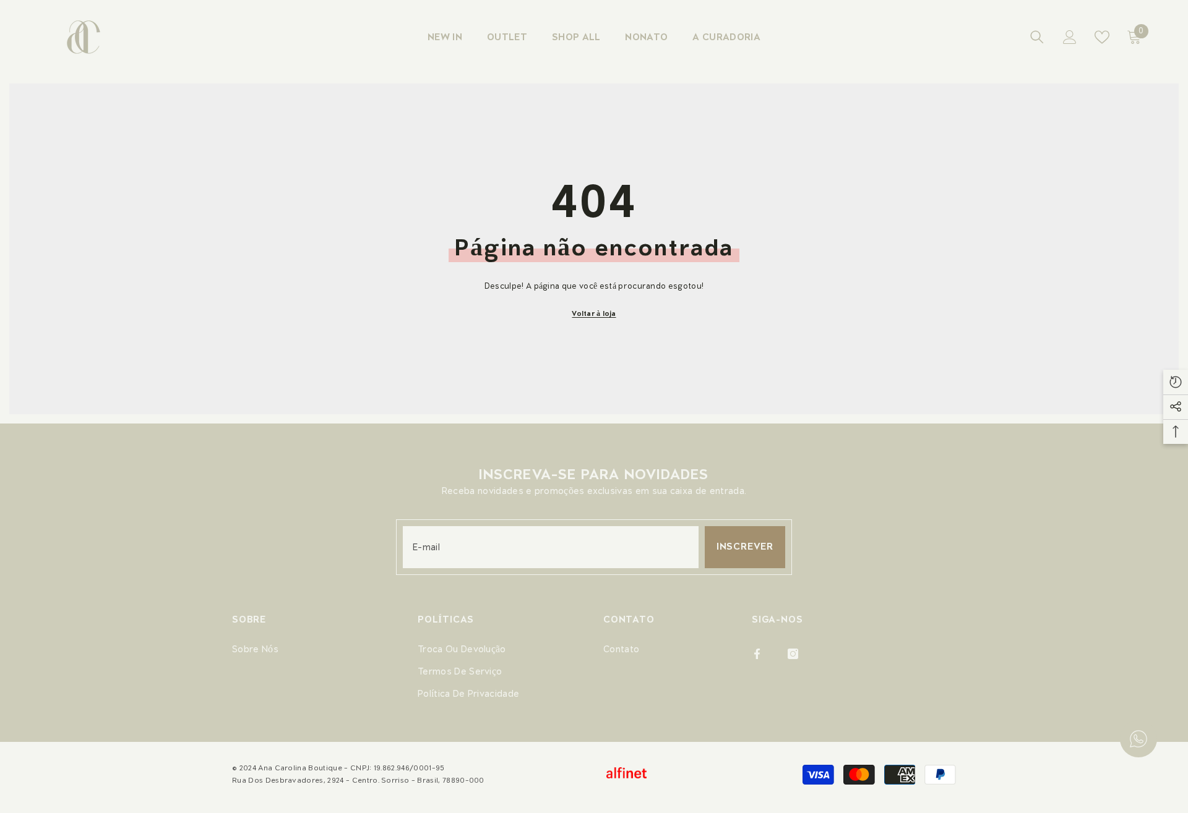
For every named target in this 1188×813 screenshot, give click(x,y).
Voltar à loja (594, 313)
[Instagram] (793, 654)
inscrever (745, 546)
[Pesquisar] (1037, 37)
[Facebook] (757, 654)
